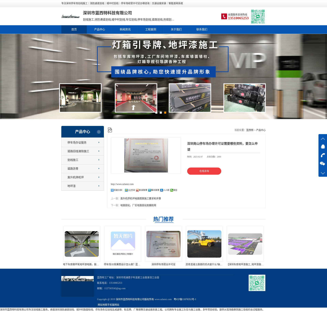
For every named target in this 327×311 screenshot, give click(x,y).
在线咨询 (204, 171)
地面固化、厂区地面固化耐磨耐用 (138, 205)
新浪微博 (143, 190)
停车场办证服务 (77, 142)
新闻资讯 (125, 29)
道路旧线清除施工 (78, 151)
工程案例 (150, 29)
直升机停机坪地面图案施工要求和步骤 (140, 198)
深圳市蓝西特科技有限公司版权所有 (135, 299)
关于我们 (176, 29)
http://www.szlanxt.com (122, 184)
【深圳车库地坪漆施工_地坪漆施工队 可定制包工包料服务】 (218, 264)
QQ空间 (131, 190)
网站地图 (102, 304)
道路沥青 (72, 168)
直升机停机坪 (75, 177)
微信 (175, 190)
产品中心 (99, 29)
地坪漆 (71, 186)
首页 (74, 29)
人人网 (166, 190)
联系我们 (201, 29)
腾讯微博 (155, 190)
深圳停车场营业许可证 (123, 264)
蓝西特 (249, 130)
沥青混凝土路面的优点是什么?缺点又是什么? (168, 264)
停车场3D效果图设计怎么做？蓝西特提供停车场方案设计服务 (95, 264)
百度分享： (119, 190)
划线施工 (72, 159)
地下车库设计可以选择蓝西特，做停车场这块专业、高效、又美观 (261, 264)
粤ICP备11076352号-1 (184, 299)
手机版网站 (113, 304)
